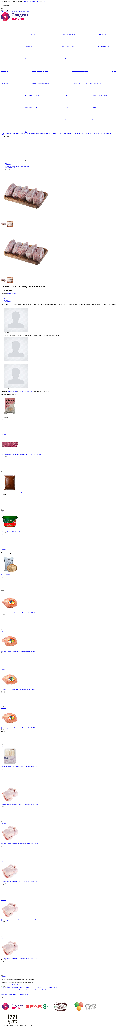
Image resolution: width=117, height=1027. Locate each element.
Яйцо (26, 132)
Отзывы (6, 300)
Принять (45, 1)
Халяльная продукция (30, 46)
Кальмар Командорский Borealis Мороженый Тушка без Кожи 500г (19, 766)
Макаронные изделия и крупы (33, 58)
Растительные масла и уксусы (80, 71)
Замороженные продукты (100, 95)
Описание (6, 298)
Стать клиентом (32, 133)
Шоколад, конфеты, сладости (40, 71)
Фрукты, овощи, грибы (98, 119)
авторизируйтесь (12, 391)
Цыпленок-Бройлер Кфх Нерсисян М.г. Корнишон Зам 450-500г (18, 612)
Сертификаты (7, 301)
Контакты (20, 133)
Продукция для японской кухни (41, 83)
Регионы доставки (52, 133)
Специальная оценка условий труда (86, 133)
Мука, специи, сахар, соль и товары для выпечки (87, 83)
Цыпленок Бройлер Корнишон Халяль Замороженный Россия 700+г (19, 958)
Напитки (95, 107)
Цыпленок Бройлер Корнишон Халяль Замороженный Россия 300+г (19, 881)
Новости (25, 133)
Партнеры (60, 133)
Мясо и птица (65, 107)
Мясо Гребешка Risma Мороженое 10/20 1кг (13, 416)
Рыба (66, 119)
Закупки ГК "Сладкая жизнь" (104, 133)
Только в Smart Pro (30, 34)
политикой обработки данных (32, 1)
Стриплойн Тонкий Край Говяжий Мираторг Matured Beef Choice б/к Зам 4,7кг (22, 454)
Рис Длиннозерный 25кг (7, 574)
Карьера (15, 133)
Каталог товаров (5, 987)
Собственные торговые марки (67, 34)
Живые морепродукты (104, 46)
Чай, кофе (66, 95)
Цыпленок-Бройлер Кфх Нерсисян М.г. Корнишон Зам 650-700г (18, 728)
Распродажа (102, 34)
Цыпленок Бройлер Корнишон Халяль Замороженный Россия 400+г (19, 920)
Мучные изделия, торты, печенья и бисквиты (77, 58)
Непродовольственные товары (33, 119)
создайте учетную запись (26, 391)
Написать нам (20, 984)
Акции (2, 133)
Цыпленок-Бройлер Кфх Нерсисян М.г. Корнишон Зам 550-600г (18, 689)
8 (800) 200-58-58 (5, 11)
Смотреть (3, 434)
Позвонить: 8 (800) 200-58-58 (8, 984)
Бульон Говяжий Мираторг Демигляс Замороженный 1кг (16, 492)
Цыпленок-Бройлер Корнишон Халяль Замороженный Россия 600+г (19, 843)
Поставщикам (8, 133)
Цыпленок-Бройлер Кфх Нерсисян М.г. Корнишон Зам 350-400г (18, 651)
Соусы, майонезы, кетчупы (32, 95)
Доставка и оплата (24, 11)
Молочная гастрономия (31, 107)
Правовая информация (69, 133)
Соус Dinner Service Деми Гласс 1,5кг (11, 531)
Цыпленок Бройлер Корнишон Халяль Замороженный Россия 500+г (19, 804)
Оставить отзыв (11, 293)
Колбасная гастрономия (67, 46)
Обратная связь (14, 11)
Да (2, 8)
